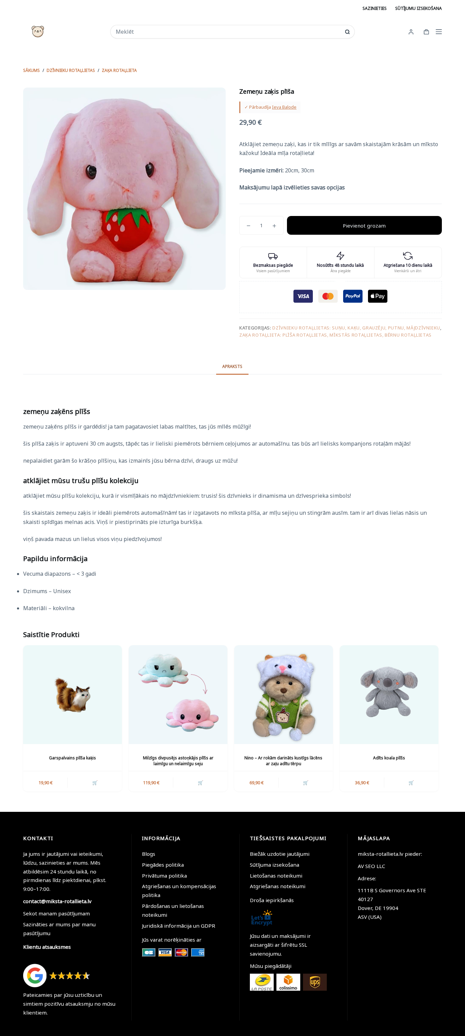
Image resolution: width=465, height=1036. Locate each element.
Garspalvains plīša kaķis (72, 758)
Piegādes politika (163, 864)
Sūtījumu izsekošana (418, 8)
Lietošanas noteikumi (276, 875)
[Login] (411, 31)
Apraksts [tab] (232, 366)
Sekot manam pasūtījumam (56, 913)
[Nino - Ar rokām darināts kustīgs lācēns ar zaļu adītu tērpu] (283, 694)
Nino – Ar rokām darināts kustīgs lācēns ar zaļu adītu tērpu (283, 761)
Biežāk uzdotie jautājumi (279, 853)
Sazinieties (375, 8)
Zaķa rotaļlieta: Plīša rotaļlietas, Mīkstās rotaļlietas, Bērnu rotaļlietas (335, 335)
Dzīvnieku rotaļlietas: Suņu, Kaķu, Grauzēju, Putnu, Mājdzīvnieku (356, 328)
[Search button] (347, 32)
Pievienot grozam (364, 225)
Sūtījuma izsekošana (274, 864)
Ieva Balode (284, 107)
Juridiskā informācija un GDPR (178, 925)
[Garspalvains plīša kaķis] (72, 694)
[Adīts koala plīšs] (389, 694)
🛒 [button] (95, 782)
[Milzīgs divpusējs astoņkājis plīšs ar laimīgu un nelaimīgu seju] (178, 694)
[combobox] (228, 31)
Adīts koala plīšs (389, 758)
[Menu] (439, 32)
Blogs (148, 853)
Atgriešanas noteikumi (277, 886)
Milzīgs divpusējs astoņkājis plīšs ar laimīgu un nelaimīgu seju (178, 761)
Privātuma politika (164, 875)
